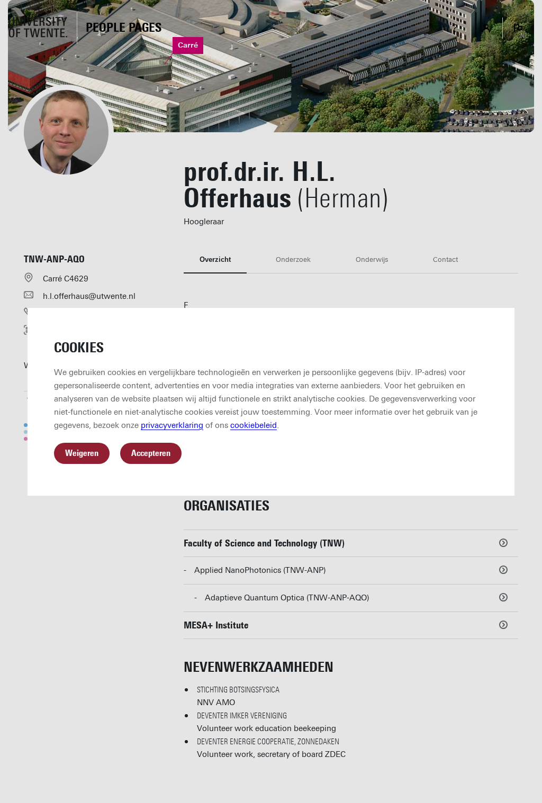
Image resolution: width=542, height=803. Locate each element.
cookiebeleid (253, 425)
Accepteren (150, 453)
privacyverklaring (172, 425)
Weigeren (81, 453)
